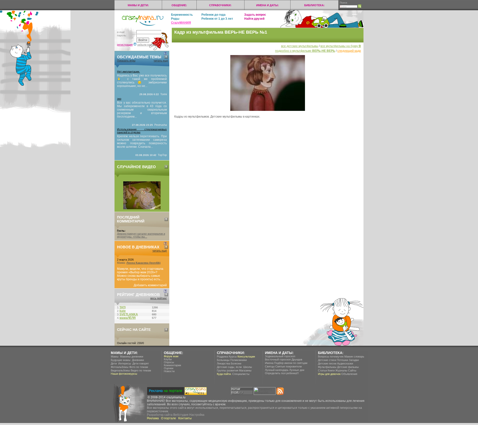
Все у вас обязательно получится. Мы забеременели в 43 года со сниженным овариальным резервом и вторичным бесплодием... (142, 109)
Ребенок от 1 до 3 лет (217, 18)
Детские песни (327, 363)
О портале (168, 418)
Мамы (115, 356)
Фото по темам (138, 366)
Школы (247, 366)
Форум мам (171, 356)
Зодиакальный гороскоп (280, 356)
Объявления (349, 373)
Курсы (233, 356)
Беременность (182, 14)
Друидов (297, 359)
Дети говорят (140, 363)
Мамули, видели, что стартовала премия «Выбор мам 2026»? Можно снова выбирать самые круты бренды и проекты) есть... (140, 274)
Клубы (168, 359)
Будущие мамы (120, 359)
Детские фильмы (348, 366)
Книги (331, 370)
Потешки (342, 359)
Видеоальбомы (120, 370)
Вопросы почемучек (331, 356)
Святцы (270, 366)
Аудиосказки (345, 363)
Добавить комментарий (150, 285)
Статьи (322, 370)
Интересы (124, 363)
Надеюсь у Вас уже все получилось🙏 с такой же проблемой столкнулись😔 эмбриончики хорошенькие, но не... (142, 81)
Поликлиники (238, 359)
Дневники (138, 359)
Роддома (222, 356)
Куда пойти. (224, 373)
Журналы (341, 370)
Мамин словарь (354, 356)
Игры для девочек (329, 373)
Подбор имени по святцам (290, 362)
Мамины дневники (131, 356)
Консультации (246, 356)
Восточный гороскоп (278, 359)
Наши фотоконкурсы (124, 373)
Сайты (352, 370)
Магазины (245, 370)
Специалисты (240, 373)
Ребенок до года (213, 14)
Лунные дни (296, 369)
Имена (269, 362)
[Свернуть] (166, 57)
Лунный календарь (277, 369)
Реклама (153, 418)
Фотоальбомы (119, 366)
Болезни (236, 363)
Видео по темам (141, 370)
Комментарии (172, 365)
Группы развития (227, 370)
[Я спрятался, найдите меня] (142, 208)
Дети (114, 363)
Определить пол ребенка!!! (282, 373)
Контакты (185, 418)
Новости (169, 371)
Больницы (223, 359)
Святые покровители (288, 366)
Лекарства (223, 363)
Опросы (169, 362)
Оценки (168, 368)
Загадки (354, 359)
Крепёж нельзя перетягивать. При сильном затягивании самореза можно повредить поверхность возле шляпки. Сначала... (142, 141)
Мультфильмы (327, 366)
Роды (175, 18)
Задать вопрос (255, 14)
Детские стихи (327, 359)
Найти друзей (254, 18)
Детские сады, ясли (229, 366)
